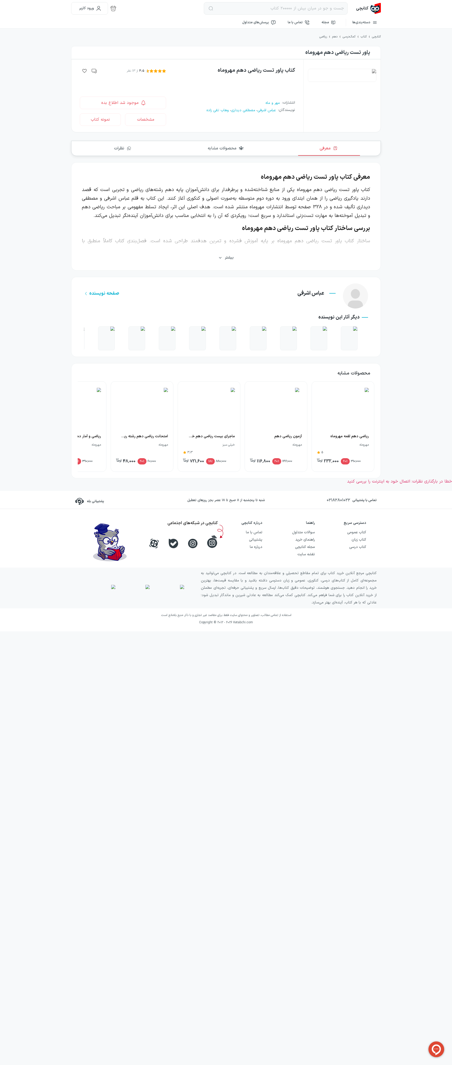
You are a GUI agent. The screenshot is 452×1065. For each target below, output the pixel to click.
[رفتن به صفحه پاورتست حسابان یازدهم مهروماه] (136, 338)
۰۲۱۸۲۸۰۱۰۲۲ (338, 500)
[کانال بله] (173, 543)
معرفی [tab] (325, 148)
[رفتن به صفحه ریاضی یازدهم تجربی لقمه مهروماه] (197, 338)
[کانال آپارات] (154, 543)
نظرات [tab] (119, 148)
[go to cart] (113, 8)
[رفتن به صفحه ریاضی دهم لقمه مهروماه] (106, 338)
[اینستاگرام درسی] (212, 541)
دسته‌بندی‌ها (361, 22)
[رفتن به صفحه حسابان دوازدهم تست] (318, 338)
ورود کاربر (86, 8)
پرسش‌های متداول (255, 22)
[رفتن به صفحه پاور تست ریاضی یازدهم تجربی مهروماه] (167, 338)
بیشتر (229, 257)
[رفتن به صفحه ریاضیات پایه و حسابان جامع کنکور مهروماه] (227, 338)
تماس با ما (295, 22)
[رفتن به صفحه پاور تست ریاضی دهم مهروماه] (288, 338)
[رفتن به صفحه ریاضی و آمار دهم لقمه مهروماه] (349, 338)
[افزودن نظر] (94, 71)
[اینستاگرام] (193, 543)
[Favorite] (84, 71)
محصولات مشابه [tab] (222, 148)
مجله (325, 22)
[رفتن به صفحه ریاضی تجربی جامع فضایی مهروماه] (258, 338)
